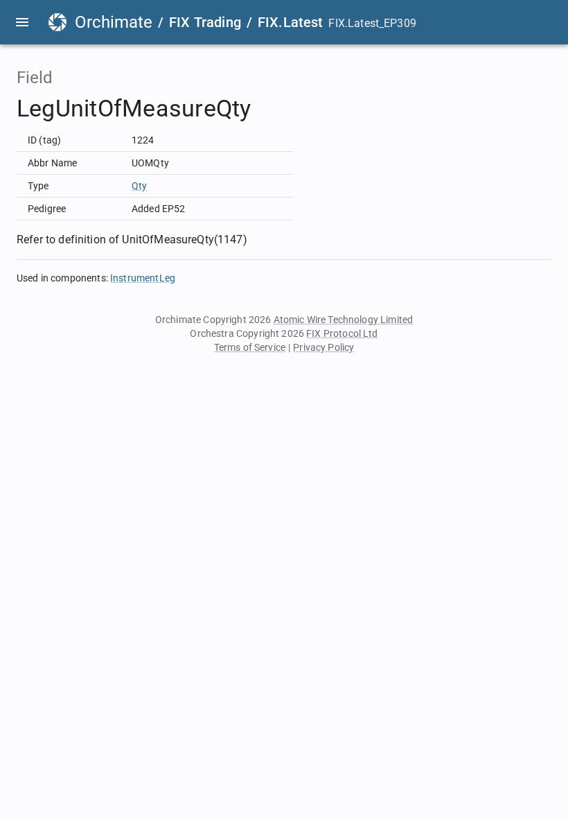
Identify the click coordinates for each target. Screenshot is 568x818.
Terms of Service (249, 347)
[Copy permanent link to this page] (267, 108)
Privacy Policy (323, 347)
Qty (139, 185)
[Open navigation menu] (22, 22)
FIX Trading (205, 22)
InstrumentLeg (142, 278)
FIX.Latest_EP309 (372, 23)
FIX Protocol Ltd (342, 333)
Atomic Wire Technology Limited (344, 319)
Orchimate (113, 22)
